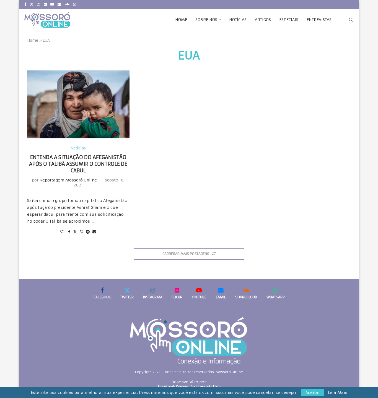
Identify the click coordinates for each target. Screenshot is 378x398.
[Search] (351, 19)
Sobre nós (206, 19)
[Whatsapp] (74, 4)
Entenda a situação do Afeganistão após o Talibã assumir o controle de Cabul (78, 164)
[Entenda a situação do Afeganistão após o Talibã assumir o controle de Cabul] (78, 104)
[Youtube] (52, 4)
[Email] (59, 4)
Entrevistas (319, 19)
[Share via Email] (94, 231)
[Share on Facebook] (69, 231)
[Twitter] (31, 4)
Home (181, 19)
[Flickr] (45, 4)
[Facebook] (25, 4)
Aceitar (312, 392)
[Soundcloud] (67, 4)
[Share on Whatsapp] (81, 231)
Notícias (238, 19)
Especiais (288, 19)
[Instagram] (38, 4)
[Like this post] (62, 231)
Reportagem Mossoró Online (68, 180)
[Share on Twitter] (75, 231)
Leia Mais (337, 392)
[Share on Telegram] (88, 231)
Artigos (263, 19)
